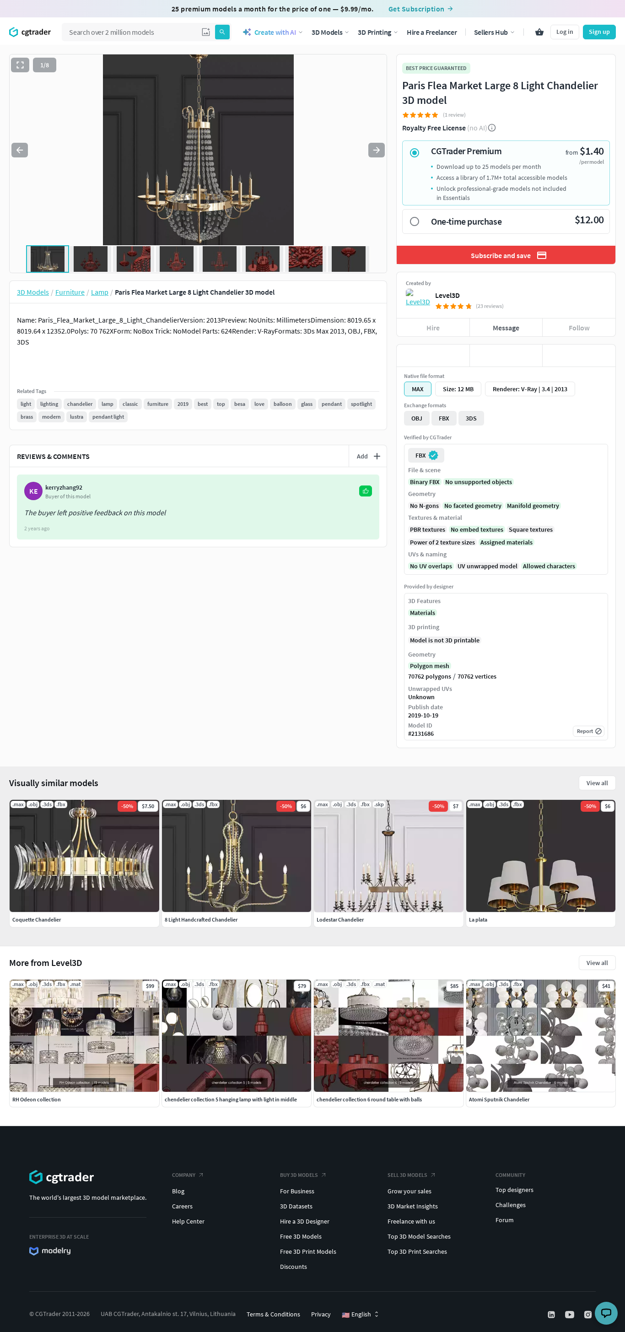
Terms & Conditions (273, 1314)
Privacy (321, 1314)
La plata (478, 919)
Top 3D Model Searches (419, 1236)
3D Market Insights (413, 1206)
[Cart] (539, 32)
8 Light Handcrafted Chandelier (201, 919)
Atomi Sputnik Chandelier (499, 1099)
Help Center (188, 1221)
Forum (505, 1220)
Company (183, 1174)
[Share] (579, 356)
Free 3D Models (301, 1236)
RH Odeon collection (36, 1099)
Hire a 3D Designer (304, 1221)
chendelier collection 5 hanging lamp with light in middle (231, 1099)
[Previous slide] (19, 150)
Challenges (511, 1205)
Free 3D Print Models (308, 1251)
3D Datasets (296, 1206)
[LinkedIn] (552, 1314)
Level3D (447, 295)
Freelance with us (411, 1221)
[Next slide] (376, 150)
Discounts (293, 1266)
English (356, 1314)
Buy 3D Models (299, 1174)
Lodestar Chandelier (340, 919)
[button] (206, 32)
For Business (297, 1191)
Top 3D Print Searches (417, 1251)
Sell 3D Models (407, 1174)
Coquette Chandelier (36, 919)
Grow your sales (409, 1191)
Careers (182, 1206)
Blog (178, 1191)
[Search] (222, 32)
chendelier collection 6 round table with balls (369, 1099)
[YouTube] (570, 1314)
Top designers (514, 1190)
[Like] (433, 356)
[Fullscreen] (20, 65)
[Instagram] (589, 1315)
